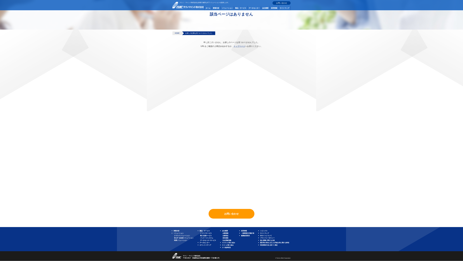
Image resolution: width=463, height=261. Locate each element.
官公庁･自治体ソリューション (184, 238)
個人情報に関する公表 (267, 240)
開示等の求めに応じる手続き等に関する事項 (274, 242)
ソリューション (227, 8)
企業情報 (225, 233)
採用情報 (274, 8)
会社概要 (265, 8)
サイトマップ (284, 8)
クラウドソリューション (182, 235)
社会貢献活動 (227, 240)
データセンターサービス (208, 240)
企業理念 (225, 235)
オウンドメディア (205, 245)
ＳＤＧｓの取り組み (228, 242)
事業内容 (216, 8)
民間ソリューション (180, 240)
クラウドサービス (206, 233)
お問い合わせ (281, 3)
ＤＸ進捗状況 (226, 247)
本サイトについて (266, 235)
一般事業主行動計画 (247, 233)
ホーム (208, 8)
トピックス (263, 231)
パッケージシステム (206, 238)
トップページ (239, 46)
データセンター (254, 8)
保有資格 (225, 238)
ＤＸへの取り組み (228, 245)
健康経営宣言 (245, 235)
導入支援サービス (206, 235)
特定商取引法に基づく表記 (269, 245)
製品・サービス (240, 8)
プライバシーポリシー (267, 238)
